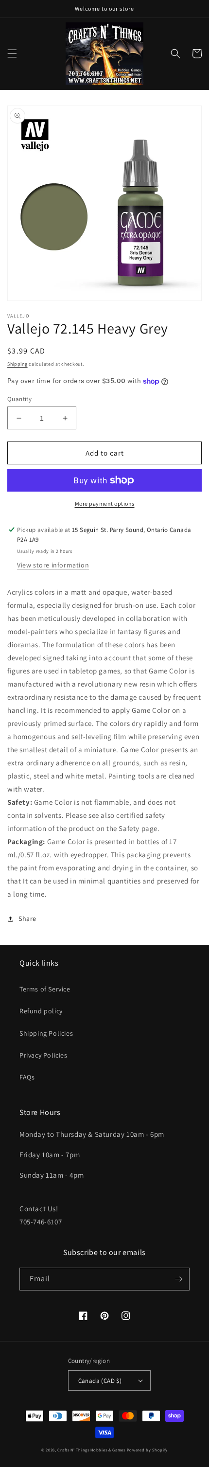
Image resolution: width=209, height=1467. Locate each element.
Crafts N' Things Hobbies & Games (91, 1449)
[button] (12, 53)
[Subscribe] (178, 1279)
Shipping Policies (46, 1033)
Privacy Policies (43, 1055)
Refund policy (41, 1011)
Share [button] (27, 918)
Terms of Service (44, 989)
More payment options (105, 503)
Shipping (17, 364)
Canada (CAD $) (100, 1381)
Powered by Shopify (147, 1449)
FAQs (27, 1077)
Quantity (19, 399)
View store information (53, 565)
